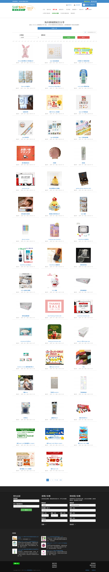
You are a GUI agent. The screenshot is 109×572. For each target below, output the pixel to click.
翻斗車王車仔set (83, 418)
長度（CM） (44, 513)
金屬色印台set (54, 418)
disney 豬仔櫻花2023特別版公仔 (25, 61)
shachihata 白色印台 (83, 239)
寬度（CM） (54, 513)
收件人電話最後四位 (18, 504)
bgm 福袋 (83, 214)
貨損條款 (93, 563)
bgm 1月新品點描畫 (83, 137)
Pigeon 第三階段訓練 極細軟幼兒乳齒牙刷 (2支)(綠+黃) (28, 550)
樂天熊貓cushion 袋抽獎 (25, 469)
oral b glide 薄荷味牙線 (83, 86)
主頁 (44, 9)
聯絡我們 (73, 13)
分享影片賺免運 (46, 13)
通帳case (25, 392)
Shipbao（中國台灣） (90, 4)
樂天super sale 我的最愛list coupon (25, 443)
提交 (69, 37)
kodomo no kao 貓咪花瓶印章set (25, 367)
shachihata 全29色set (25, 265)
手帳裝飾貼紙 (83, 392)
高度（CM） (63, 513)
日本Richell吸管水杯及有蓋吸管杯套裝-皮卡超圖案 (28, 537)
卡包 (83, 367)
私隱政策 (94, 570)
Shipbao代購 (55, 13)
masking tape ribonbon (54, 239)
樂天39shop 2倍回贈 (54, 112)
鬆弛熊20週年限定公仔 (54, 214)
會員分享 (81, 9)
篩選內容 (43, 35)
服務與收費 (93, 565)
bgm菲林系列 (25, 137)
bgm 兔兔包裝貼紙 (54, 61)
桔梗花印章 (25, 112)
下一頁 (56, 480)
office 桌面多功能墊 (25, 290)
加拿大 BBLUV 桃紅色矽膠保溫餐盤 (55, 550)
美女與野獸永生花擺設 (54, 188)
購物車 (89, 9)
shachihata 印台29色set (54, 86)
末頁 (61, 480)
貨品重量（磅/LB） (46, 508)
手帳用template (54, 392)
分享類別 (22, 35)
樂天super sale (54, 469)
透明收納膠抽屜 (25, 316)
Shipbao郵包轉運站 (28, 570)
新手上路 (55, 9)
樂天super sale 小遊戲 (83, 443)
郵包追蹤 (94, 1)
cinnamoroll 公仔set (25, 341)
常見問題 (68, 9)
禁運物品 (54, 565)
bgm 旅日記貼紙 (54, 137)
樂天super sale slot (54, 367)
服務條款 (87, 570)
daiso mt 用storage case (83, 341)
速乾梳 (83, 163)
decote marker (25, 239)
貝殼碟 (54, 163)
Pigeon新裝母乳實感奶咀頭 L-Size (55, 536)
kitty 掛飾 (54, 290)
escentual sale (25, 188)
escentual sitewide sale (83, 316)
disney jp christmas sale (54, 341)
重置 (83, 37)
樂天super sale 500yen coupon (54, 443)
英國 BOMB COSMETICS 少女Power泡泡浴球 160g (57, 543)
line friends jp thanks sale (54, 316)
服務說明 (61, 9)
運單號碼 (15, 498)
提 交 (26, 510)
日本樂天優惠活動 (65, 13)
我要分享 (54, 28)
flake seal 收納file (25, 86)
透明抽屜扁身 (83, 290)
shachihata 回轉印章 (54, 265)
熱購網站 (74, 9)
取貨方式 (44, 518)
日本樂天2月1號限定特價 (83, 61)
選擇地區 (87, 1)
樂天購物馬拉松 (25, 163)
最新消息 (49, 9)
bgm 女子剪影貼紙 (83, 112)
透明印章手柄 (83, 265)
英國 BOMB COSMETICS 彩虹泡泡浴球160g (28, 541)
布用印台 (26, 418)
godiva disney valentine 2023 (83, 188)
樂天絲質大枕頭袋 (25, 214)
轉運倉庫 (44, 503)
